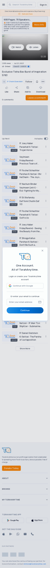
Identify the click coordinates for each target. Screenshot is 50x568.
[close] (42, 250)
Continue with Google (23, 286)
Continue (25, 310)
